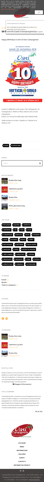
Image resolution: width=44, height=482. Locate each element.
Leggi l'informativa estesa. (8, 9)
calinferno (27, 224)
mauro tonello (31, 244)
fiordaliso (14, 239)
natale (16, 249)
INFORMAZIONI (22, 450)
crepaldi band (7, 234)
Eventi (4, 280)
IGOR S (31, 239)
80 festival (6, 224)
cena (22, 229)
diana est (19, 234)
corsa (29, 229)
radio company (8, 254)
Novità (4, 282)
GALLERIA (22, 454)
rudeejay (31, 254)
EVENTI (22, 458)
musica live (6, 249)
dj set (27, 234)
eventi (6, 145)
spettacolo (19, 259)
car (15, 229)
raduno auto (20, 254)
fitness (23, 239)
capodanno (6, 229)
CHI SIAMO (22, 443)
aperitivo (17, 224)
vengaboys (19, 264)
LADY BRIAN (19, 244)
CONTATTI (22, 461)
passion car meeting (28, 249)
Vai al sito (38, 411)
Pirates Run (13, 197)
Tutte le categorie (9, 285)
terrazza (37, 259)
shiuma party (7, 259)
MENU (22, 447)
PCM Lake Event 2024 (17, 206)
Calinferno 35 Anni (16, 189)
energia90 (36, 234)
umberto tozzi (7, 264)
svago (28, 259)
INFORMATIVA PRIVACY (22, 465)
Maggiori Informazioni (22, 384)
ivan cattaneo (7, 244)
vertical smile (16, 145)
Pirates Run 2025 (15, 180)
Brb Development (34, 479)
